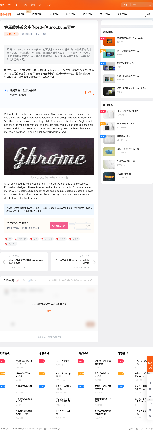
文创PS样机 (54, 14)
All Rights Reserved (26, 428)
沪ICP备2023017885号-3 (50, 428)
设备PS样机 (71, 14)
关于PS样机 (122, 14)
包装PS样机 (37, 14)
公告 (41, 5)
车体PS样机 (105, 14)
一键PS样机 (22, 12)
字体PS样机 (11, 34)
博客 (10, 5)
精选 (17, 5)
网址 (33, 5)
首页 (2, 5)
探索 (25, 5)
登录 (90, 92)
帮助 (49, 5)
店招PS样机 (88, 14)
